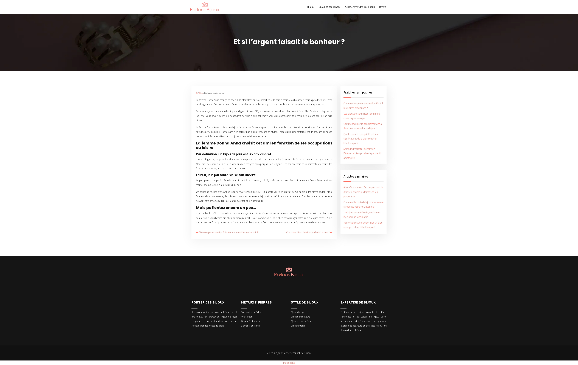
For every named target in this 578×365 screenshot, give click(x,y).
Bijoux (310, 7)
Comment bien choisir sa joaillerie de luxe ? (308, 232)
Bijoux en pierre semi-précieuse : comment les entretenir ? (228, 232)
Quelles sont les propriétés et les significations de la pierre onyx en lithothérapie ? (360, 138)
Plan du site (289, 362)
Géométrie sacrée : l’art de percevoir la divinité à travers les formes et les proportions (363, 192)
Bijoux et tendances (329, 7)
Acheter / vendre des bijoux (360, 7)
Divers (382, 7)
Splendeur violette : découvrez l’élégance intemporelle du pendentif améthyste (362, 153)
